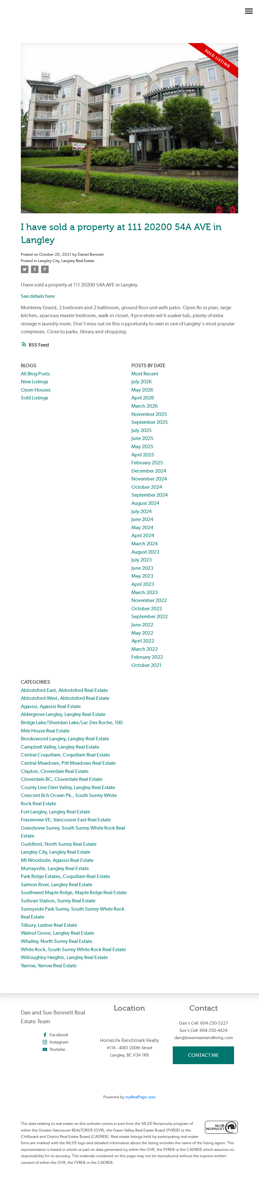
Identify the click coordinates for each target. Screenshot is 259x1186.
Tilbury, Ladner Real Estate (49, 925)
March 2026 (144, 406)
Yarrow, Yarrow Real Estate (48, 966)
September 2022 (149, 616)
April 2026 (142, 398)
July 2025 (141, 430)
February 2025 (147, 463)
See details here (38, 296)
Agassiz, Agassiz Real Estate (51, 706)
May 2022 (142, 633)
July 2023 (141, 560)
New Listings (34, 382)
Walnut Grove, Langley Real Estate (57, 933)
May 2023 (142, 576)
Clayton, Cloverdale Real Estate (54, 771)
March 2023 (144, 592)
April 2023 (142, 584)
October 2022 (146, 609)
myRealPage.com (140, 1097)
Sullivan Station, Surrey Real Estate (58, 901)
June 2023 (142, 568)
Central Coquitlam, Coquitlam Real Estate (65, 755)
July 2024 (141, 511)
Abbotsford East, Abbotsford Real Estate (64, 690)
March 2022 (144, 649)
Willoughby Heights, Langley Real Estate (64, 957)
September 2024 (149, 495)
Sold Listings (34, 398)
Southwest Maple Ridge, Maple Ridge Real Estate (74, 892)
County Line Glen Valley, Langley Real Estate (68, 787)
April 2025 (142, 455)
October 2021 (146, 665)
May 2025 (142, 446)
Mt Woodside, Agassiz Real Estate (57, 860)
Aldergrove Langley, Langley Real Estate (63, 714)
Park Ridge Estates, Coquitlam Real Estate (65, 876)
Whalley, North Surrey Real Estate (56, 941)
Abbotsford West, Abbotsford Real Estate (65, 698)
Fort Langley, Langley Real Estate (55, 812)
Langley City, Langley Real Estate (66, 260)
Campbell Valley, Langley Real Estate (60, 747)
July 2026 (141, 382)
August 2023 (145, 552)
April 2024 (142, 535)
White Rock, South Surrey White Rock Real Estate (73, 949)
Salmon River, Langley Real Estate (56, 885)
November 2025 (149, 414)
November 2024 (149, 479)
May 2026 (142, 390)
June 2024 (142, 519)
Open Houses (36, 390)
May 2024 (142, 527)
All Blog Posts (35, 374)
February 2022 (147, 657)
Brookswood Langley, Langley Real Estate (65, 739)
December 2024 (148, 471)
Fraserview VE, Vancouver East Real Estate (66, 820)
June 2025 (142, 438)
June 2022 (142, 625)
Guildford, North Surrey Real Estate (58, 844)
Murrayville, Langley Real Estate (55, 868)
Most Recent (144, 374)
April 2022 (142, 641)
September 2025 (149, 422)
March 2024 (144, 544)
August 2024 (145, 503)
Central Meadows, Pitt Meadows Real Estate (68, 763)
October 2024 (146, 487)
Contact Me (203, 1055)
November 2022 (149, 600)
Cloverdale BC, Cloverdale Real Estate (61, 779)
